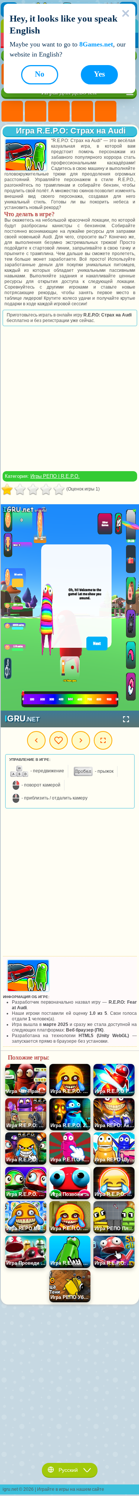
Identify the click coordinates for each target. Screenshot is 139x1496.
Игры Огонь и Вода (59, 111)
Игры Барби (82, 111)
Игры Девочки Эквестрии (35, 111)
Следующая (81, 740)
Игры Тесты (105, 111)
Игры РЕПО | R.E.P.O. (55, 476)
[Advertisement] (69, 398)
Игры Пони (12, 111)
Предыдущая (36, 740)
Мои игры (58, 740)
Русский (68, 1470)
